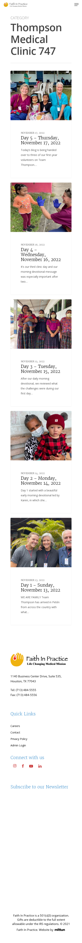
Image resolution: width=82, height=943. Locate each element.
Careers (15, 726)
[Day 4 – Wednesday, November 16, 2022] (41, 239)
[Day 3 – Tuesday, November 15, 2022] (41, 352)
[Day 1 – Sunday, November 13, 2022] (41, 571)
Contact (15, 732)
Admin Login (18, 745)
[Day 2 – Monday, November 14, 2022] (41, 462)
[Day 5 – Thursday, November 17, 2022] (41, 124)
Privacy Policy (18, 739)
